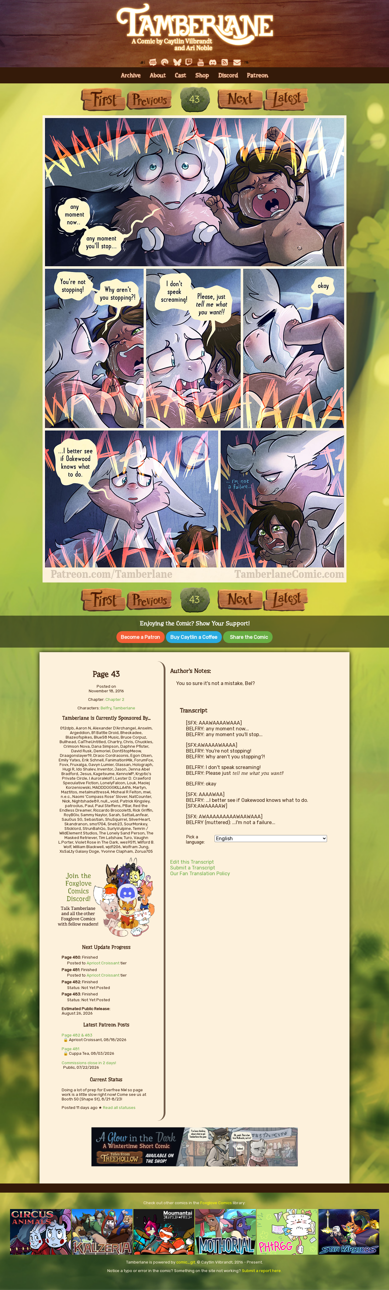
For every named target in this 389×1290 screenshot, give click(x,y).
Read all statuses (119, 1107)
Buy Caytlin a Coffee (193, 637)
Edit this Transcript (192, 862)
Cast (180, 75)
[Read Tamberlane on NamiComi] (165, 62)
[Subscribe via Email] (237, 62)
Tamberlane (124, 708)
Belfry (106, 708)
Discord (228, 75)
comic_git (185, 1262)
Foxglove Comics (216, 1203)
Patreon (257, 75)
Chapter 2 (114, 699)
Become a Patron (140, 637)
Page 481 (70, 1049)
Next (240, 99)
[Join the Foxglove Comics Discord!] (213, 62)
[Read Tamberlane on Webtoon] (153, 62)
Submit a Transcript (192, 868)
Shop (202, 75)
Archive (131, 75)
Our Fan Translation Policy (200, 873)
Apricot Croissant (103, 963)
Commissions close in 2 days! (89, 1063)
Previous (149, 99)
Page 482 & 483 (77, 1035)
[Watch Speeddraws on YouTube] (201, 62)
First (103, 99)
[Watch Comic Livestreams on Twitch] (189, 62)
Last (285, 99)
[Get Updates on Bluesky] (177, 62)
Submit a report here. (262, 1270)
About (158, 75)
